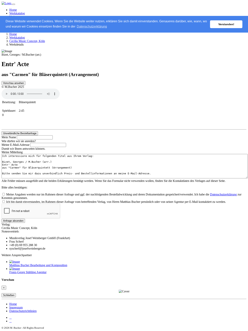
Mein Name (9, 137)
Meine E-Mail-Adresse (15, 144)
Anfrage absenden (13, 220)
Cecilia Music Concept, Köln (27, 41)
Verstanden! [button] (226, 24)
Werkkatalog (17, 13)
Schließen (8, 295)
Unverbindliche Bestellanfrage (19, 133)
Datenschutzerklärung (223, 194)
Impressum (16, 307)
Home (13, 9)
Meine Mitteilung (12, 152)
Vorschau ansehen (13, 83)
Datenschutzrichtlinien (23, 311)
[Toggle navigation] (13, 4)
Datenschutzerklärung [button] (92, 26)
